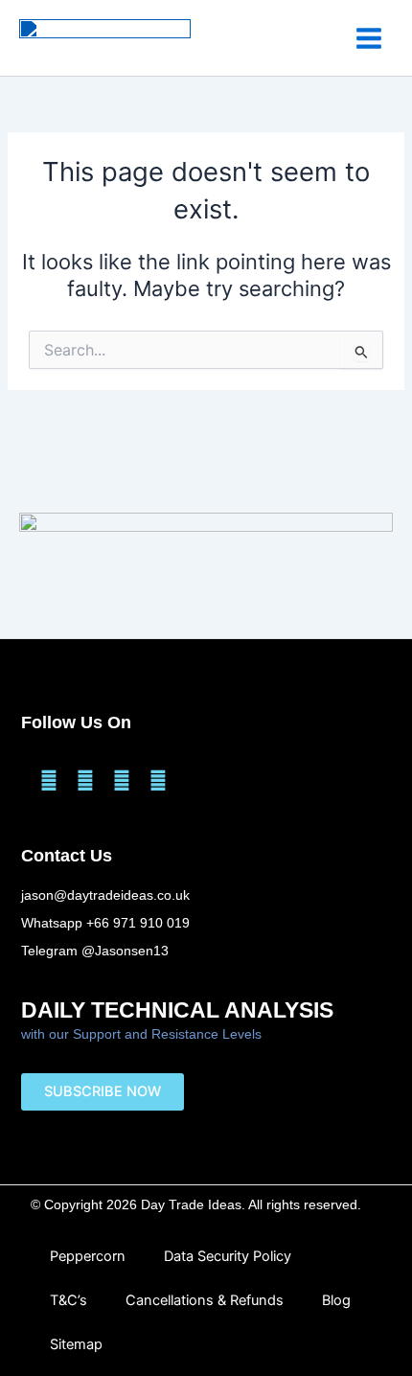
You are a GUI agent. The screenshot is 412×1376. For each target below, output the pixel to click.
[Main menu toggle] (369, 37)
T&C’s (68, 1300)
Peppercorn (88, 1256)
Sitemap (76, 1344)
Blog (336, 1300)
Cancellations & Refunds (205, 1300)
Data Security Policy (227, 1256)
